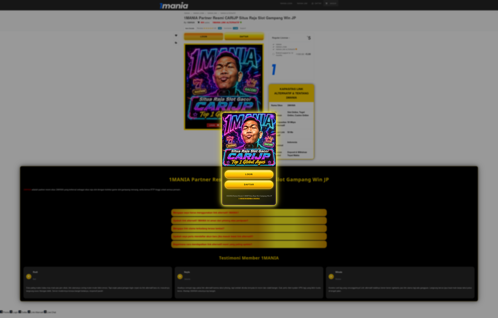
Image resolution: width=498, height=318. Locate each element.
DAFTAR (249, 184)
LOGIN (249, 174)
